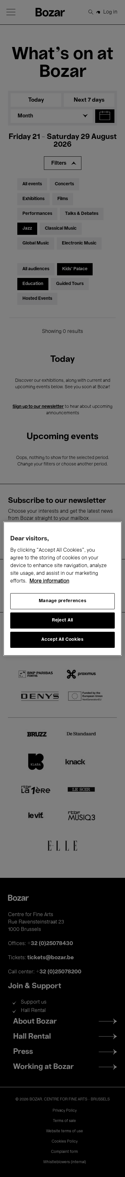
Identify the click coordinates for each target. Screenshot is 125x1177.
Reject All (62, 620)
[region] (62, 588)
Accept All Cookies (62, 640)
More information (49, 581)
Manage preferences (63, 601)
